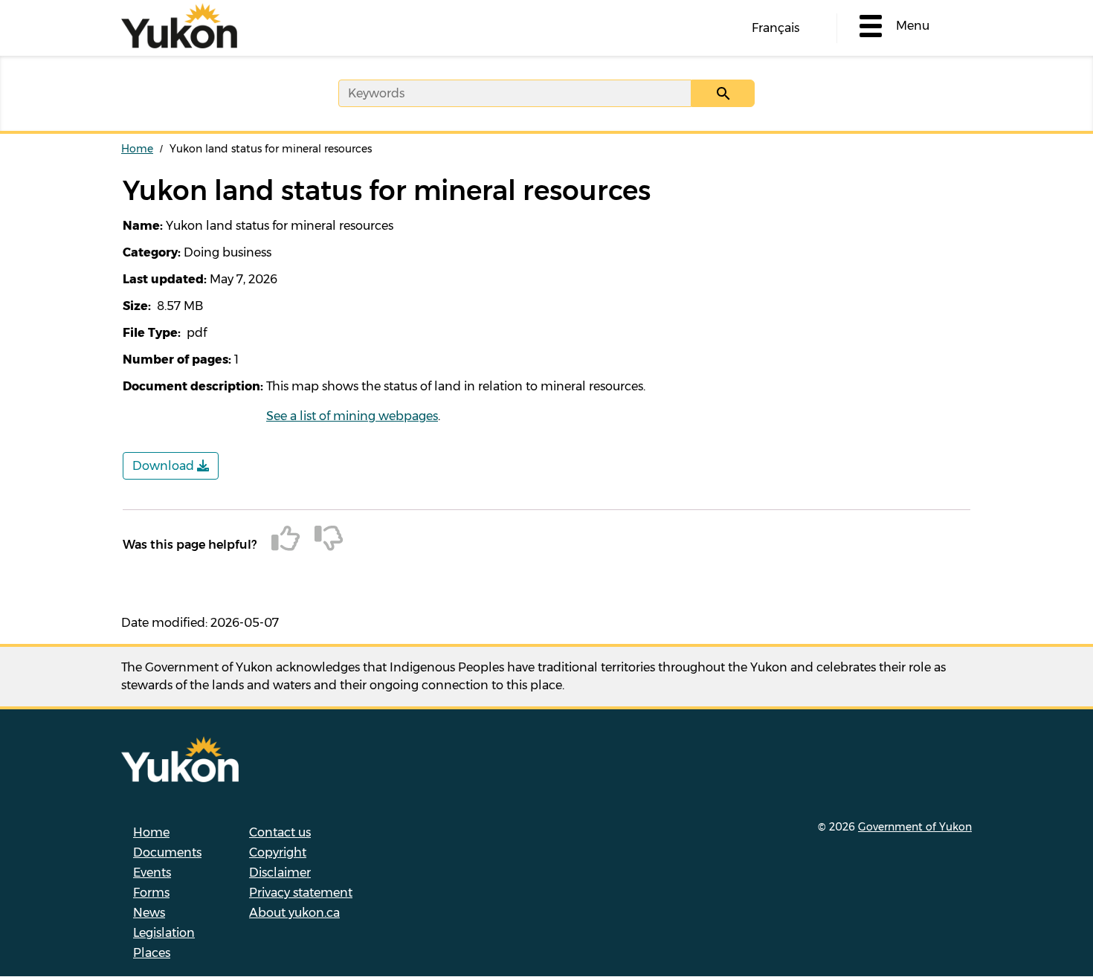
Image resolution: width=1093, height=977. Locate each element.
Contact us (280, 832)
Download (164, 466)
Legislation (164, 933)
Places (151, 953)
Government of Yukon (915, 826)
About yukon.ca (294, 913)
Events (152, 872)
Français (775, 28)
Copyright (277, 852)
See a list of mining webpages (352, 416)
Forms (151, 893)
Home (137, 148)
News (149, 913)
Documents (167, 852)
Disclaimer (280, 872)
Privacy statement (300, 893)
